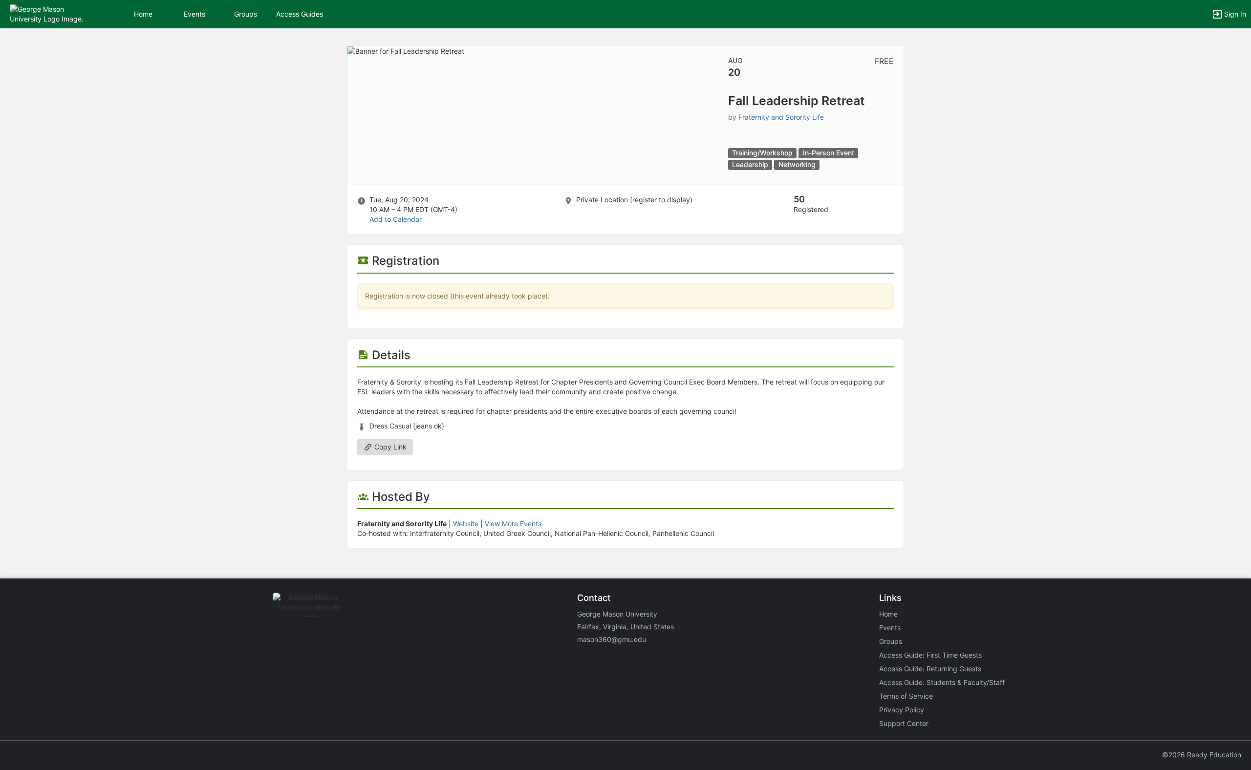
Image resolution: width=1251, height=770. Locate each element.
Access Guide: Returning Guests (930, 668)
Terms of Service (906, 696)
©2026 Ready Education (1201, 754)
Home (888, 614)
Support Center (903, 723)
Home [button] (143, 14)
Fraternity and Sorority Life (781, 117)
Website (465, 523)
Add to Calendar (395, 219)
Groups (245, 14)
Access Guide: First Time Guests (930, 655)
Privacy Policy (901, 710)
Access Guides (299, 14)
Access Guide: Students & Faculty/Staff (942, 682)
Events (194, 14)
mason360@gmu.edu (611, 639)
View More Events (513, 523)
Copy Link (389, 447)
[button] (50, 13)
